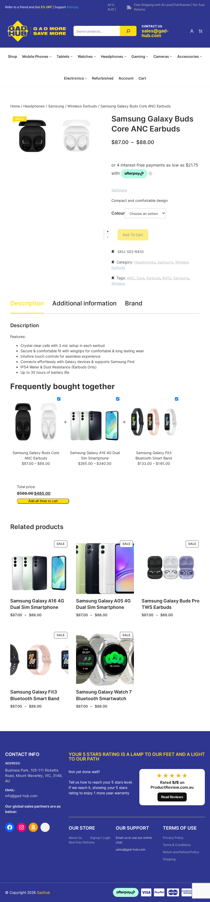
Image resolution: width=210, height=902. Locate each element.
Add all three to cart (43, 501)
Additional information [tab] (84, 303)
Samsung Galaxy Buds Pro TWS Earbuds (171, 604)
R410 (166, 278)
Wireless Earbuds (82, 106)
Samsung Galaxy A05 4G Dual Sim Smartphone (103, 604)
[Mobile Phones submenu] (50, 56)
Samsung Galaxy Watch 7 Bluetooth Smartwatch (104, 695)
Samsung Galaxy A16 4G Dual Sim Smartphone (37, 604)
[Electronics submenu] (86, 78)
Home (15, 106)
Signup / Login (100, 838)
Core (140, 278)
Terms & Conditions (177, 845)
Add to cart (133, 235)
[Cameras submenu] (171, 56)
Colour (118, 213)
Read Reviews (172, 797)
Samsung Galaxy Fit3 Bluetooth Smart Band (34, 695)
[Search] (128, 31)
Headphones (34, 106)
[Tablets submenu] (71, 56)
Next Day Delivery (82, 842)
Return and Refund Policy (181, 852)
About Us (75, 838)
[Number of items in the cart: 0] (200, 31)
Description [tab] (27, 303)
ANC (130, 278)
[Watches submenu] (95, 56)
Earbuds (153, 278)
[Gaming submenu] (147, 56)
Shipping (169, 859)
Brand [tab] (133, 303)
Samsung (56, 106)
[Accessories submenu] (201, 56)
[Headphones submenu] (125, 56)
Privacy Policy (173, 838)
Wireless (118, 283)
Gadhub (43, 892)
